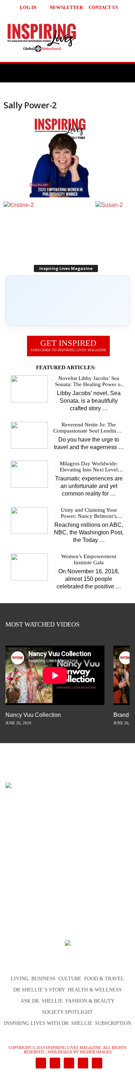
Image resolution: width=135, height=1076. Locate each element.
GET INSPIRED (68, 345)
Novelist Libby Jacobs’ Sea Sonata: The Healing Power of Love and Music (88, 381)
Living (19, 978)
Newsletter (66, 7)
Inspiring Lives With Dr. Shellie (48, 1023)
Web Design (60, 1052)
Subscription (113, 1023)
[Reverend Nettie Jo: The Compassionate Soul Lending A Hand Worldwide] (29, 435)
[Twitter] (82, 1063)
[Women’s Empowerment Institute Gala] (29, 566)
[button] (121, 7)
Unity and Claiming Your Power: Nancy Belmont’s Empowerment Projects (89, 513)
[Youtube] (95, 1063)
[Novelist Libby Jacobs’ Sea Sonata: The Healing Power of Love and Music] (29, 388)
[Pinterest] (68, 1063)
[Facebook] (40, 1063)
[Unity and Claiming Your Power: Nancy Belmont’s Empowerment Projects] (29, 520)
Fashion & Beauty (90, 1001)
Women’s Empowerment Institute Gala (88, 559)
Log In (28, 7)
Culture (69, 978)
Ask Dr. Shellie (42, 1001)
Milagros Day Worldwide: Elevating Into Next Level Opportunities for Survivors (89, 467)
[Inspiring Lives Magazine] (67, 37)
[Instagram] (54, 1063)
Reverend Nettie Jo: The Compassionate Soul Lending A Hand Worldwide (88, 428)
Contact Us (103, 7)
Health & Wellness (95, 990)
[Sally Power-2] (67, 158)
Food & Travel (104, 978)
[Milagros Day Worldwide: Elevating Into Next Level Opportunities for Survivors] (29, 474)
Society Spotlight (67, 1012)
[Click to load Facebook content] (67, 300)
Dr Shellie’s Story (39, 990)
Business (43, 978)
